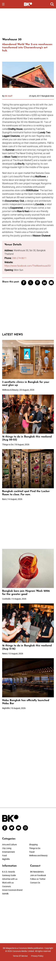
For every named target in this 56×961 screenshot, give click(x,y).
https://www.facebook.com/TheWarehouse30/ (27, 265)
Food (4, 855)
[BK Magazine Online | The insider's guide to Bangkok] (28, 4)
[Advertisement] (28, 22)
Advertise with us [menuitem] (9, 879)
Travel (31, 852)
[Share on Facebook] (23, 282)
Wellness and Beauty (38, 855)
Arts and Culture (9, 844)
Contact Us (35, 882)
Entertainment (8, 852)
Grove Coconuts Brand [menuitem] (12, 890)
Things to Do (34, 848)
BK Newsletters (37, 872)
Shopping (33, 844)
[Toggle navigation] (3, 4)
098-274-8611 (19, 258)
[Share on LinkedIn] (44, 282)
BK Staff (8, 96)
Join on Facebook (38, 875)
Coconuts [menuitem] (6, 886)
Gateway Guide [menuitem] (9, 875)
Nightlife (6, 859)
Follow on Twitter (38, 879)
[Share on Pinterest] (37, 282)
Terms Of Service (20, 956)
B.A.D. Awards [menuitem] (8, 872)
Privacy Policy (37, 956)
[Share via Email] (51, 282)
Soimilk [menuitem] (5, 893)
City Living (6, 848)
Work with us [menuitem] (8, 882)
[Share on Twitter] (30, 282)
